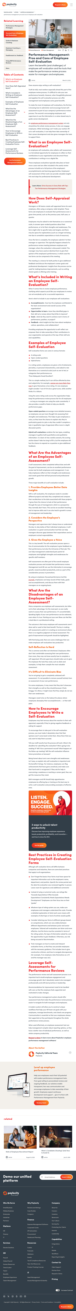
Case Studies (31, 1211)
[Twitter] (8, 1296)
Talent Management (9, 1280)
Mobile (54, 1250)
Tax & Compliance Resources (36, 1261)
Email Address (50, 1177)
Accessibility (57, 1302)
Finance (5, 1234)
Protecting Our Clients (59, 1227)
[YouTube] (21, 1296)
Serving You (55, 1224)
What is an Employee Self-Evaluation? (14, 80)
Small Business (7, 1208)
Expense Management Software (37, 1224)
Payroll (5, 1258)
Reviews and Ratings (34, 1208)
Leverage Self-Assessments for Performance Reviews (14, 150)
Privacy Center (36, 1302)
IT (3, 1237)
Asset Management (33, 1277)
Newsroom (55, 1217)
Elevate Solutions (8, 1247)
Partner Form (56, 1270)
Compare (30, 1214)
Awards (54, 1230)
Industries (6, 1217)
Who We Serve (9, 1203)
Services (6, 1243)
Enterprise (6, 1214)
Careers (54, 1211)
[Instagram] (25, 1296)
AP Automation (32, 1231)
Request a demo (35, 1038)
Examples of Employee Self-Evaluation (15, 102)
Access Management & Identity (37, 1280)
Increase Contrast (67, 1290)
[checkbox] (58, 1290)
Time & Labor (7, 1267)
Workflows (55, 1254)
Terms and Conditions (47, 1302)
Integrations (56, 1244)
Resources (31, 1243)
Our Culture (55, 1221)
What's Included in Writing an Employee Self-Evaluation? (14, 94)
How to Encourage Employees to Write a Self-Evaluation (14, 133)
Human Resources (9, 1264)
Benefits (5, 1274)
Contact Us (56, 1262)
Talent (5, 1271)
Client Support (56, 1267)
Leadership (55, 1234)
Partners (6, 1221)
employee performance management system (47, 123)
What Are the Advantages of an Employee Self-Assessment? (13, 111)
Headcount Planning (33, 1237)
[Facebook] (12, 1296)
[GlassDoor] (17, 1296)
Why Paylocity (33, 1203)
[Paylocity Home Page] (9, 5)
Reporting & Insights (58, 1257)
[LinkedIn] (4, 1296)
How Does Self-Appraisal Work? (16, 87)
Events (29, 1257)
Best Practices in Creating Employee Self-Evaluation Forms (15, 142)
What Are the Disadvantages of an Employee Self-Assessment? (14, 122)
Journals (31, 580)
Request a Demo (57, 1274)
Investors (54, 1214)
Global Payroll (7, 1261)
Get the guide (39, 845)
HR (4, 1231)
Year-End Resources (33, 1264)
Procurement (31, 1234)
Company (56, 1203)
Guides (29, 1247)
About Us (54, 1208)
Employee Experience (10, 1277)
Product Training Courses (35, 1267)
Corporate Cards (32, 1228)
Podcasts (30, 1251)
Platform (7, 1226)
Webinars (30, 1254)
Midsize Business (8, 1211)
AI (52, 1247)
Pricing (55, 1279)
